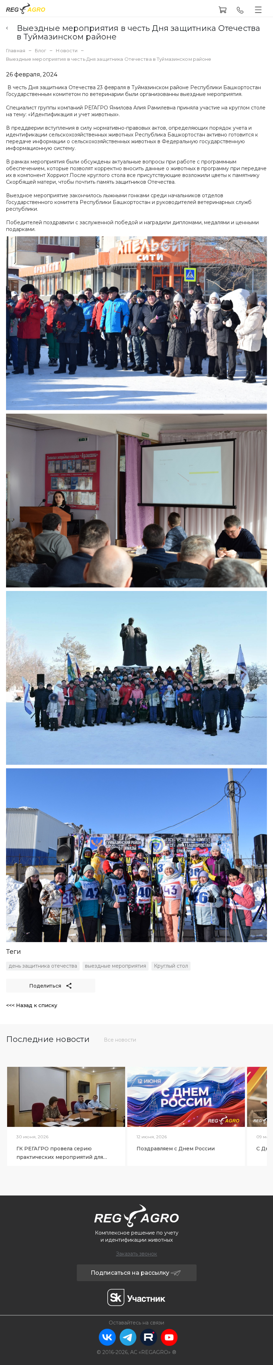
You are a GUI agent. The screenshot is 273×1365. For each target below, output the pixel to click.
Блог (41, 50)
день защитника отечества (43, 966)
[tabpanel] (66, 1114)
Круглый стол (171, 966)
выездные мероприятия (115, 966)
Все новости (120, 1040)
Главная (15, 50)
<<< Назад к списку (31, 1005)
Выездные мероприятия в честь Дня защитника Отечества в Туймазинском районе (138, 32)
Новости (66, 50)
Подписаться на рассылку (130, 1272)
